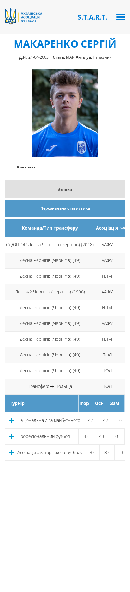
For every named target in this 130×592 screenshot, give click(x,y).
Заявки (65, 189)
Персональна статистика (65, 208)
